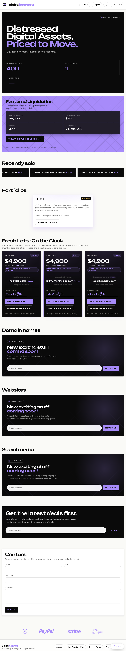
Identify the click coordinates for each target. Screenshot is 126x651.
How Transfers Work (76, 647)
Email (67, 564)
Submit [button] (11, 610)
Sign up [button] (114, 530)
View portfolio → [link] (47, 222)
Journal (84, 5)
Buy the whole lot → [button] (19, 301)
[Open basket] (106, 4)
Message (9, 587)
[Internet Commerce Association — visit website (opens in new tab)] (97, 631)
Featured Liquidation (29, 101)
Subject (9, 576)
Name (7, 564)
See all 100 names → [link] (18, 308)
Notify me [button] (111, 368)
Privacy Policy (95, 647)
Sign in (97, 5)
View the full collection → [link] (24, 139)
